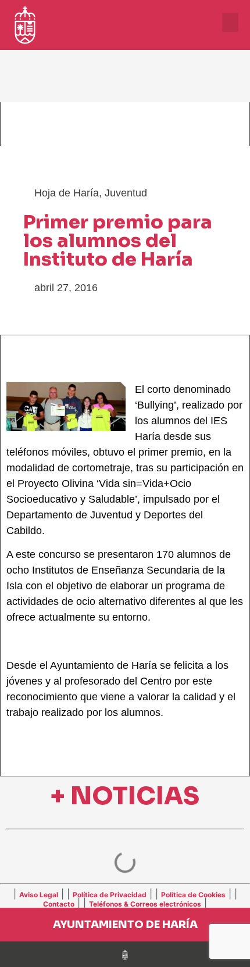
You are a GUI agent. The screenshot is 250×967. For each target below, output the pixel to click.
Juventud (126, 193)
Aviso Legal (38, 894)
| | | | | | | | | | (125, 898)
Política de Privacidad (110, 894)
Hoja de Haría (66, 193)
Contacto (58, 904)
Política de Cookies (193, 894)
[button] (230, 22)
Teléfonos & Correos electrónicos (145, 904)
